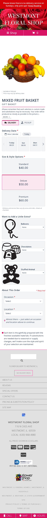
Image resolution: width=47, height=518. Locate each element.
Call (8, 515)
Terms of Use (23, 508)
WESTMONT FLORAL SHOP (23, 19)
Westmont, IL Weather (12, 496)
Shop (13, 33)
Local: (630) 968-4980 (23, 434)
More (5, 117)
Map (24, 515)
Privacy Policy (13, 504)
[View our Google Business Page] (23, 416)
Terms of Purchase (31, 504)
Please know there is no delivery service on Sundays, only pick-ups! (23, 4)
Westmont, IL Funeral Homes (16, 487)
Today (26, 134)
